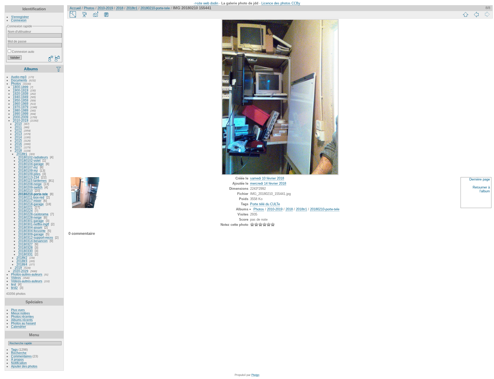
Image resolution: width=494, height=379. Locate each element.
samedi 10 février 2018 (267, 178)
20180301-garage (31, 220)
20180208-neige (30, 184)
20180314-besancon (33, 241)
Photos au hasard (23, 323)
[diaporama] (84, 14)
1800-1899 (20, 87)
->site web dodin (206, 3)
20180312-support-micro (35, 237)
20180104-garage (31, 164)
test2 (14, 287)
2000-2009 (20, 117)
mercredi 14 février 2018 (268, 183)
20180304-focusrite (32, 230)
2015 (18, 140)
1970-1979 (20, 107)
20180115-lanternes (32, 180)
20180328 (25, 247)
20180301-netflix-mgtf (33, 224)
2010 (18, 123)
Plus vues (18, 310)
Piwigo (255, 374)
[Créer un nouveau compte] (50, 58)
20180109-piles (29, 174)
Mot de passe (17, 41)
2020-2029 (20, 271)
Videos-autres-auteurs (26, 281)
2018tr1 (21, 154)
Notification (19, 363)
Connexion (19, 20)
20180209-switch (30, 187)
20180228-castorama (33, 214)
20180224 (25, 210)
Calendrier (18, 326)
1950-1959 (20, 100)
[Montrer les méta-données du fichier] (95, 14)
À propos (17, 359)
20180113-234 (28, 177)
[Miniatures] (465, 14)
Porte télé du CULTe (265, 204)
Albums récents (22, 320)
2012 (18, 130)
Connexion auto (22, 51)
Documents (19, 80)
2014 (18, 137)
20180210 (25, 190)
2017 (18, 147)
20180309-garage (31, 234)
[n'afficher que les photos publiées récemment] (59, 69)
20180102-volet (29, 160)
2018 (18, 150)
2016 (18, 143)
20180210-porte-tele (33, 194)
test (13, 284)
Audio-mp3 (19, 77)
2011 (18, 127)
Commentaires (21, 356)
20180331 (25, 254)
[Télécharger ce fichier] (106, 14)
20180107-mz (28, 167)
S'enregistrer (20, 17)
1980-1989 (20, 110)
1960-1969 (20, 103)
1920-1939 (20, 93)
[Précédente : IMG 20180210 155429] (476, 14)
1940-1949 (20, 97)
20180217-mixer (29, 200)
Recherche (19, 353)
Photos (16, 83)
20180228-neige (30, 217)
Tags (14, 349)
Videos (16, 277)
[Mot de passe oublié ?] (57, 58)
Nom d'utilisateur (19, 31)
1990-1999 (20, 113)
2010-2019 (20, 120)
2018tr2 (21, 257)
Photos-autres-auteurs (26, 274)
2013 (18, 133)
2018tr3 (21, 261)
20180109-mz (28, 170)
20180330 (25, 251)
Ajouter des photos (24, 366)
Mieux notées (20, 313)
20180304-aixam (30, 227)
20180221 (25, 207)
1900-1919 (20, 90)
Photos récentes (22, 316)
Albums (31, 69)
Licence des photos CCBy (280, 3)
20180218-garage (31, 204)
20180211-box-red (31, 197)
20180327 (25, 244)
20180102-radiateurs (33, 157)
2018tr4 (21, 264)
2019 (18, 267)
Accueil (75, 8)
